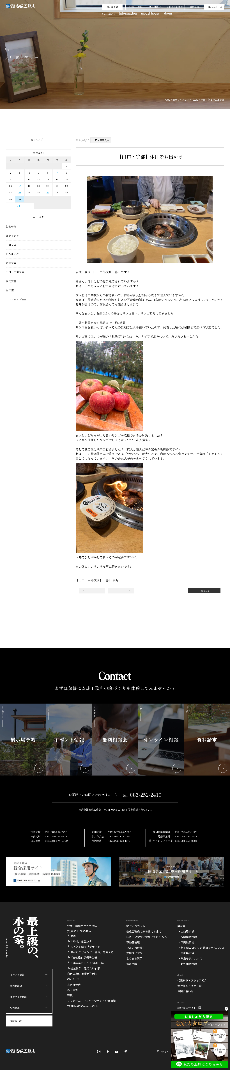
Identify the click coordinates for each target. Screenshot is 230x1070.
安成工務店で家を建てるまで (143, 931)
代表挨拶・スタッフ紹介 (192, 980)
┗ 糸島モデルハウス (189, 958)
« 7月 (20, 205)
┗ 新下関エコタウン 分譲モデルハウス (200, 947)
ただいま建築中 (135, 947)
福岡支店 (11, 281)
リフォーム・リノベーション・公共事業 (91, 1001)
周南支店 (11, 263)
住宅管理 (11, 226)
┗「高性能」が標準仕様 (82, 957)
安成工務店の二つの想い (82, 926)
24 (20, 192)
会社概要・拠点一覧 (189, 986)
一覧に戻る (204, 590)
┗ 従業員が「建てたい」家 (83, 968)
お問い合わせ (185, 991)
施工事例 (72, 990)
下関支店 (11, 245)
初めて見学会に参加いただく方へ (146, 937)
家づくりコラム (135, 926)
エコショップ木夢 (163, 840)
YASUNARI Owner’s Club (82, 1006)
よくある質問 (134, 958)
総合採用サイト (186, 1008)
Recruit (212, 6)
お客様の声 (74, 984)
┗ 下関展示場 (185, 942)
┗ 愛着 (71, 936)
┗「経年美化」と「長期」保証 (86, 963)
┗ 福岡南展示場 (187, 937)
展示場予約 (112, 6)
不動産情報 (133, 942)
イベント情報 (135, 6)
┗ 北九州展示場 (187, 964)
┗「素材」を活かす (79, 941)
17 (20, 185)
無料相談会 (155, 6)
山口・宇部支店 (15, 272)
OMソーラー (74, 979)
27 (48, 192)
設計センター (14, 235)
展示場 (181, 926)
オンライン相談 (174, 6)
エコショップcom (16, 299)
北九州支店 (12, 254)
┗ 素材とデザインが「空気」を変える (90, 952)
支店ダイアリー (135, 953)
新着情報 (131, 964)
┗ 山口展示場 (185, 931)
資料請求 (194, 6)
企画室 (10, 290)
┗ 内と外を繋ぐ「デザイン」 (85, 947)
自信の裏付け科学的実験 (82, 974)
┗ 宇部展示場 (185, 953)
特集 (70, 995)
